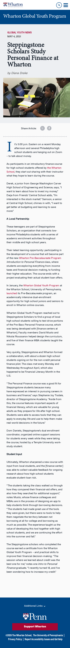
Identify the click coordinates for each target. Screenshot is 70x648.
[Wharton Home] (13, 4)
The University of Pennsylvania (48, 635)
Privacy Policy (15, 639)
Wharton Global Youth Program (41, 285)
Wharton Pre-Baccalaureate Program (40, 258)
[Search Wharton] (59, 5)
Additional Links (33, 606)
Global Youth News (19, 33)
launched (12, 293)
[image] (40, 127)
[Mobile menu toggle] (65, 5)
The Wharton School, (22, 635)
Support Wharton (35, 626)
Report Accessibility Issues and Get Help (43, 639)
